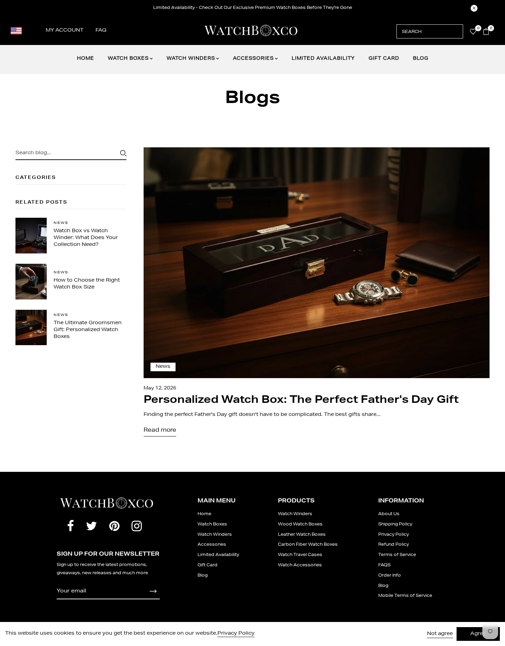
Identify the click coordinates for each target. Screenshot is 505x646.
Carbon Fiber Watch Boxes (308, 545)
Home (85, 59)
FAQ (101, 30)
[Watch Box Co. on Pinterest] (114, 528)
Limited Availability (323, 59)
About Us (389, 514)
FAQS (384, 565)
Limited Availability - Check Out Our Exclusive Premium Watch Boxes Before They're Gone (252, 8)
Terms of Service (397, 555)
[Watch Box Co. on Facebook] (70, 528)
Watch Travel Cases (300, 555)
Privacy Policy (393, 535)
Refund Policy (393, 545)
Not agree (440, 634)
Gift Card (384, 59)
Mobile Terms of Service (405, 596)
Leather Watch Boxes (302, 535)
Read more (160, 430)
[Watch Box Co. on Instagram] (137, 528)
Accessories (253, 59)
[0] (473, 33)
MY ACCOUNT (64, 30)
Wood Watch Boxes (300, 524)
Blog (420, 59)
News (61, 223)
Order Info (389, 576)
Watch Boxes (128, 59)
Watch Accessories (300, 565)
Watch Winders (191, 59)
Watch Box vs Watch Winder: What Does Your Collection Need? (86, 238)
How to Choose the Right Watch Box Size (87, 284)
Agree (478, 634)
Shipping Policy (395, 524)
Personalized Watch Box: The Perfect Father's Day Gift (301, 401)
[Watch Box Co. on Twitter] (91, 528)
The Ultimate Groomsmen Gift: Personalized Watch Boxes (88, 330)
